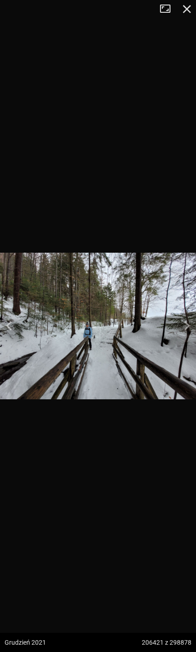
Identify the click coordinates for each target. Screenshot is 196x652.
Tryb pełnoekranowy (169, 9)
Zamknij (187, 9)
